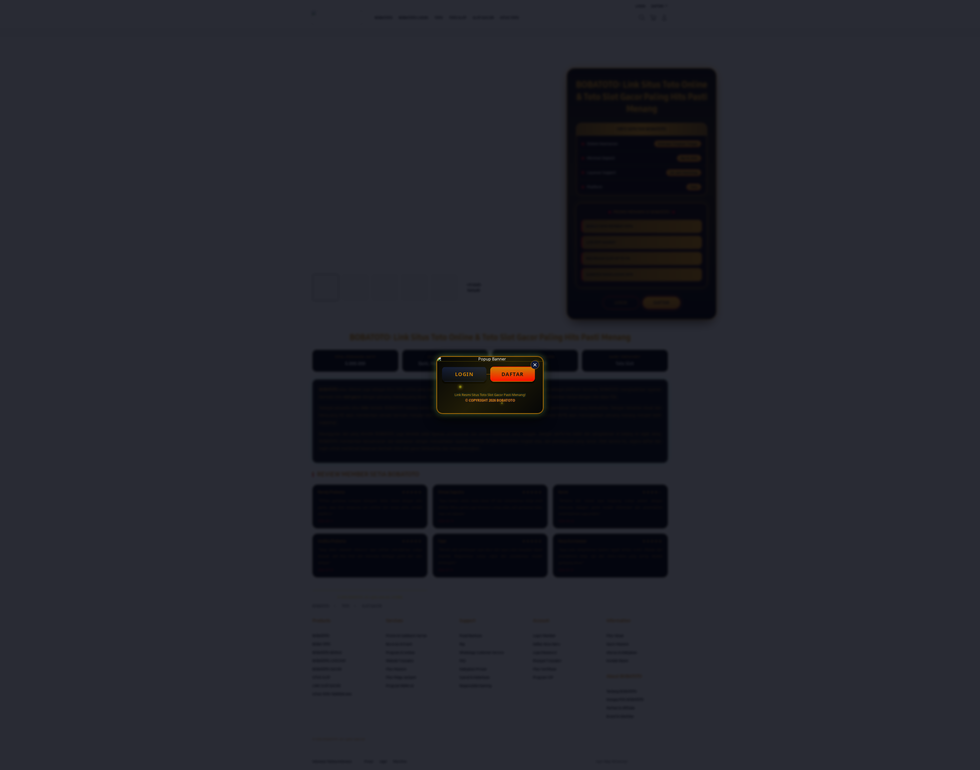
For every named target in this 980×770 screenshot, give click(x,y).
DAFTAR (512, 374)
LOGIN (464, 374)
